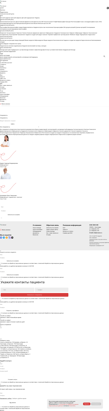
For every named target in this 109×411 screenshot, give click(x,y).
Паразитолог (16, 132)
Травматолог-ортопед (59, 34)
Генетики (86, 129)
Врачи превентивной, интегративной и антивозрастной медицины (54, 129)
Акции (2, 66)
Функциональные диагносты (21, 134)
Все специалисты (5, 129)
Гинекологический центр (7, 14)
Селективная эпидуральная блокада (65, 50)
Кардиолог (57, 33)
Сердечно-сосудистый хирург (33, 34)
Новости (2, 77)
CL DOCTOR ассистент (6, 62)
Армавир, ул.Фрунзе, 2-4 (21, 342)
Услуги (2, 8)
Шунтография (23, 29)
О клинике (3, 88)
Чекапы (2, 69)
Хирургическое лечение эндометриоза (11, 46)
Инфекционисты (16, 131)
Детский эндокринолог (28, 18)
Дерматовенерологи (5, 131)
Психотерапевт (13, 34)
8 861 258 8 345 (93, 225)
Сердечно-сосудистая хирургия (72, 40)
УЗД (7, 134)
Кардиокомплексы (28, 27)
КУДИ (55, 21)
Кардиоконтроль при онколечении (43, 27)
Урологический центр (6, 36)
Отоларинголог (4, 34)
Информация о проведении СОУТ (96, 245)
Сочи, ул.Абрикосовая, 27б (17, 350)
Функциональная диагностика (25, 23)
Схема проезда (50, 231)
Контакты (2, 92)
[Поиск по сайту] (54, 3)
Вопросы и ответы (5, 80)
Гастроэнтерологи (78, 129)
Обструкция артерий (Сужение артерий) (74, 27)
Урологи (10, 134)
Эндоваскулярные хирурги (42, 134)
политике (72, 406)
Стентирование (90, 27)
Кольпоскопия (48, 21)
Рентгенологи (46, 132)
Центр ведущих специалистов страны (10, 43)
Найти (12, 124)
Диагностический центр (7, 19)
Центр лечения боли (5, 47)
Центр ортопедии (5, 55)
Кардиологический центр (7, 25)
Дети (1, 15)
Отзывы (2, 87)
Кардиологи (24, 131)
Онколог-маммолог (76, 131)
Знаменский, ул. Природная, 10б (9, 356)
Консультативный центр (7, 30)
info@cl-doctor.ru (97, 232)
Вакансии (2, 97)
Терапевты (83, 132)
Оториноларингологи (6, 132)
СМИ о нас (3, 78)
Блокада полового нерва (31, 50)
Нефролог (86, 33)
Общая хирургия (48, 40)
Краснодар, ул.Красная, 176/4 (8, 344)
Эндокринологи (54, 134)
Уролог (68, 34)
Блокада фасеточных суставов (46, 50)
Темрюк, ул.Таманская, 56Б (7, 354)
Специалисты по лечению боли (70, 132)
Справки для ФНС (67, 233)
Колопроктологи (33, 131)
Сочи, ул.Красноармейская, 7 (20, 352)
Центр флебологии (5, 59)
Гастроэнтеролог (11, 33)
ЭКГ (50, 23)
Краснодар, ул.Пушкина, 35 (19, 345)
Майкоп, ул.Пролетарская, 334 (11, 349)
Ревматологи (38, 132)
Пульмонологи (30, 132)
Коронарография (58, 27)
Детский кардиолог (5, 18)
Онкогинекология (58, 40)
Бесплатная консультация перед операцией (12, 40)
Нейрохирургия (38, 40)
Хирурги (32, 134)
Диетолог (43, 33)
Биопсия (2, 21)
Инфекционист (50, 33)
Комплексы (3, 68)
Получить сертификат (12, 310)
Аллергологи (13, 129)
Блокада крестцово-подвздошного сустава (12, 50)
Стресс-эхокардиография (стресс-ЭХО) (91, 21)
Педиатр (37, 18)
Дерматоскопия (29, 21)
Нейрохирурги (48, 131)
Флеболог (73, 34)
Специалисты (4, 71)
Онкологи (85, 131)
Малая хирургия (29, 40)
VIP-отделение (4, 60)
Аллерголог (3, 33)
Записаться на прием (14, 214)
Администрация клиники (74, 134)
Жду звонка (12, 402)
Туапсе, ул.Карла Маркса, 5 (22, 354)
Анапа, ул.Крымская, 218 (7, 342)
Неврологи (41, 131)
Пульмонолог (21, 34)
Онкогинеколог (93, 33)
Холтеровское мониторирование (9, 29)
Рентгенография (75, 21)
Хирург (78, 34)
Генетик (24, 33)
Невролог (72, 33)
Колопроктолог (65, 33)
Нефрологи (56, 131)
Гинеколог (30, 33)
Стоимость (3, 64)
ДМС (1, 83)
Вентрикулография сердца (15, 27)
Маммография (61, 21)
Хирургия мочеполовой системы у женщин (34, 46)
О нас (1, 91)
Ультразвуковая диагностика (8, 23)
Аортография (4, 27)
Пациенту (2, 73)
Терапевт (50, 34)
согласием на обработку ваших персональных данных (63, 405)
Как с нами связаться (6, 85)
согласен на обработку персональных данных (16, 218)
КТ (53, 21)
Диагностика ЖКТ (39, 21)
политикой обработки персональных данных (52, 218)
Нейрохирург (79, 33)
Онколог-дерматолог (65, 131)
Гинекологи (92, 129)
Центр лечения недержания (8, 51)
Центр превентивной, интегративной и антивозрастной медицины (19, 57)
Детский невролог (16, 18)
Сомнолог (45, 34)
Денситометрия (20, 21)
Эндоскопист (91, 34)
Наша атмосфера (4, 94)
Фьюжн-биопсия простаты (41, 23)
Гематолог (19, 33)
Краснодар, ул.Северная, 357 (8, 347)
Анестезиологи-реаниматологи (26, 129)
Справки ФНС (3, 82)
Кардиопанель (4, 12)
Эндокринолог (84, 34)
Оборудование (4, 96)
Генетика (2, 10)
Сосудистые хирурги (56, 132)
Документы (3, 99)
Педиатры (23, 132)
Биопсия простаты (10, 21)
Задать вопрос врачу (52, 229)
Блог (1, 75)
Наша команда (37, 227)
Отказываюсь (96, 404)
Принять (86, 404)
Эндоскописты (63, 134)
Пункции (68, 21)
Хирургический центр (6, 38)
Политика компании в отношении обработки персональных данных (99, 243)
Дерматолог (36, 33)
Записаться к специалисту (34, 295)
